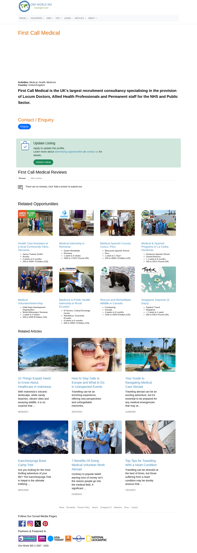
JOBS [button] (49, 18)
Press (126, 507)
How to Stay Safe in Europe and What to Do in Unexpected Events (88, 383)
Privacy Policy (84, 507)
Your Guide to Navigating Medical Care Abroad (138, 383)
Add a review (36, 178)
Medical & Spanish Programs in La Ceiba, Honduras (155, 247)
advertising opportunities (69, 151)
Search (95, 507)
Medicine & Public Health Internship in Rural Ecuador (74, 303)
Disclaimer (70, 507)
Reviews (22, 178)
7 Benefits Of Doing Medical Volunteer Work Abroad (88, 465)
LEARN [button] (67, 18)
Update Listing (43, 162)
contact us (92, 151)
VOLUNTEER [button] (37, 18)
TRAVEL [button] (23, 18)
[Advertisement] (98, 58)
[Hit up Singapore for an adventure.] (158, 280)
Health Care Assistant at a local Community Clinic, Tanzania (33, 247)
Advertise (118, 507)
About (61, 507)
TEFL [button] (58, 18)
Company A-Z (106, 507)
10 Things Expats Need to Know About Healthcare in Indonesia (34, 383)
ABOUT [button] (91, 18)
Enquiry (24, 126)
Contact (134, 507)
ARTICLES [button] (80, 18)
